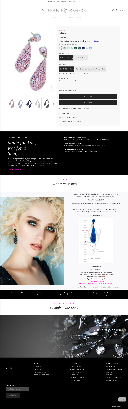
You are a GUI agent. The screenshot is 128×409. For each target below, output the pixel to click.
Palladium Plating (66, 58)
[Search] (117, 10)
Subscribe (13, 395)
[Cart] (121, 10)
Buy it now (88, 102)
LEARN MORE (114, 341)
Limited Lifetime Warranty (96, 281)
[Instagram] (11, 368)
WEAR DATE (63, 78)
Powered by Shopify (115, 406)
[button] (12, 61)
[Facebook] (6, 368)
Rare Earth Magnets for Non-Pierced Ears (90, 69)
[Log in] (113, 10)
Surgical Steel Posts (67, 69)
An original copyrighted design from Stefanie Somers (96, 283)
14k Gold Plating (81, 58)
